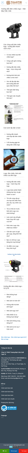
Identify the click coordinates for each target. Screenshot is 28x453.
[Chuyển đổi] (5, 55)
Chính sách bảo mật (7, 388)
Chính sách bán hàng (7, 391)
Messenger (14, 451)
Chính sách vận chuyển (7, 399)
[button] (2, 2)
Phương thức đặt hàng (7, 402)
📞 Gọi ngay (23, 451)
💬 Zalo (5, 451)
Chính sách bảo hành (7, 395)
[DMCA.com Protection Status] (14, 446)
